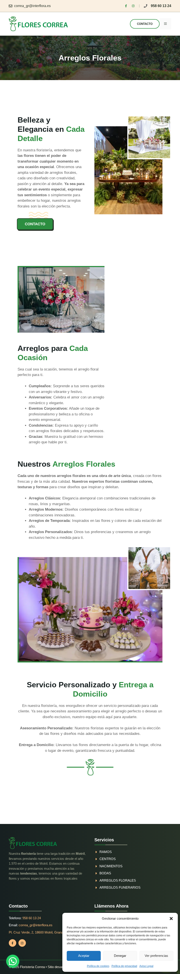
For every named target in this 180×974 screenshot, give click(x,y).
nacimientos (110, 866)
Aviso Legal (146, 966)
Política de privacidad (124, 966)
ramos (105, 852)
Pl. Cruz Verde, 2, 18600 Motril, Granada (38, 932)
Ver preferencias (156, 955)
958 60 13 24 (161, 6)
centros (107, 859)
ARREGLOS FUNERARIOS (119, 887)
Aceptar (83, 955)
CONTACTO (145, 24)
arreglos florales (117, 880)
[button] (171, 918)
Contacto (35, 224)
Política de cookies (98, 966)
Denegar (120, 955)
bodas (105, 873)
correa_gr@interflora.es (32, 6)
